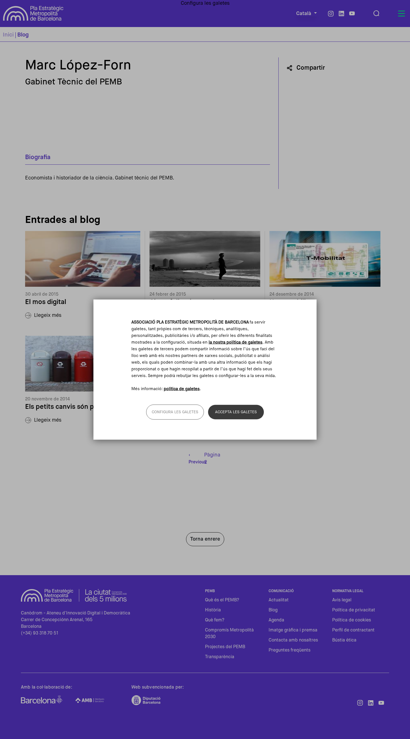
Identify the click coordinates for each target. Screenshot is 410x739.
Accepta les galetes (236, 412)
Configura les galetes (175, 412)
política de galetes (182, 388)
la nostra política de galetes (235, 342)
